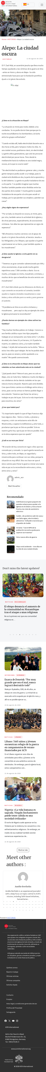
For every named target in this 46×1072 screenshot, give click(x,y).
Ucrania (20, 675)
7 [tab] (29, 635)
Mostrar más (23, 850)
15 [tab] (7, 904)
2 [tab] (13, 635)
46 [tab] (33, 910)
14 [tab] (4, 904)
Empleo (9, 999)
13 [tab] (42, 902)
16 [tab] (10, 904)
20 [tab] (23, 904)
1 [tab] (10, 635)
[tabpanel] (23, 600)
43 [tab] (23, 910)
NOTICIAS (9, 602)
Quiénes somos (12, 967)
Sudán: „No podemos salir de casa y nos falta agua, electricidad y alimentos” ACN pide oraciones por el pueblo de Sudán (29, 519)
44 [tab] (26, 910)
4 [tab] (20, 635)
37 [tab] (36, 907)
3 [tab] (17, 635)
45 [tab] (29, 910)
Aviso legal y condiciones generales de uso (21, 1003)
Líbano (18, 737)
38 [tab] (39, 907)
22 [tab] (29, 904)
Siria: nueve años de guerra (26, 537)
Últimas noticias (12, 976)
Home (4, 39)
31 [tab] (17, 907)
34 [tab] (26, 907)
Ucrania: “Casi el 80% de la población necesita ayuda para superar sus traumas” (28, 530)
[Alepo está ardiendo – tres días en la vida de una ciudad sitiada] (11, 549)
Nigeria (18, 805)
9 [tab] (36, 635)
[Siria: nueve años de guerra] (11, 540)
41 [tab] (17, 910)
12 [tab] (39, 902)
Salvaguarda (10, 1012)
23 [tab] (33, 904)
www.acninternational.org (21, 1049)
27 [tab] (4, 907)
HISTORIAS (12, 39)
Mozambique (20, 602)
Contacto (9, 995)
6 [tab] (26, 635)
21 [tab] (26, 904)
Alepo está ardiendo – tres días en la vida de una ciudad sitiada (29, 547)
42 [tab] (20, 910)
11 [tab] (36, 902)
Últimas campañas (13, 980)
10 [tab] (33, 902)
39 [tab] (42, 907)
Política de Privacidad (14, 1008)
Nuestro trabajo (12, 972)
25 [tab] (39, 904)
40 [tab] (13, 910)
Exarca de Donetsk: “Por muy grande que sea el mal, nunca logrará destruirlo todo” (20, 682)
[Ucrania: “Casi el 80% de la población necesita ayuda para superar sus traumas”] (11, 530)
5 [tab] (23, 635)
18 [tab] (17, 904)
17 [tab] (13, 904)
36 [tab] (33, 907)
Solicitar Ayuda (11, 985)
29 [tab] (10, 907)
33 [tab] (23, 907)
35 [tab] (29, 907)
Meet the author (14, 486)
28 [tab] (7, 907)
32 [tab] (20, 907)
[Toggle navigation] (42, 5)
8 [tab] (33, 635)
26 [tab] (42, 904)
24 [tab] (36, 904)
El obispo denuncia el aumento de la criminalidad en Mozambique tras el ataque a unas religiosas (22, 609)
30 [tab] (13, 907)
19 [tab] (20, 904)
